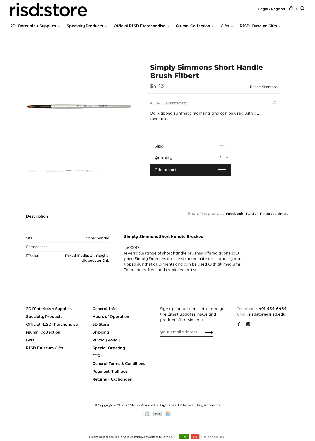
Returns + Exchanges (112, 379)
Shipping (100, 332)
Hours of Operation (110, 316)
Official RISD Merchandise (139, 26)
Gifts (225, 26)
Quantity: (164, 158)
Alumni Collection (193, 26)
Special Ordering (108, 348)
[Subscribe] (207, 332)
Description (37, 216)
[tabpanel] (79, 108)
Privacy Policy (106, 340)
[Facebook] (239, 324)
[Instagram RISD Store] (248, 324)
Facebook (234, 214)
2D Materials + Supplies (33, 26)
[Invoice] (147, 415)
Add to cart (165, 170)
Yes (183, 436)
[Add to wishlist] (274, 103)
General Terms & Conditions (118, 363)
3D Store (100, 324)
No (195, 436)
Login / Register (271, 9)
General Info (104, 309)
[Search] (303, 9)
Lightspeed (169, 405)
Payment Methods (110, 371)
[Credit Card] (168, 415)
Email (283, 214)
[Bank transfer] (158, 415)
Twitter (252, 214)
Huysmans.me (209, 405)
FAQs (97, 356)
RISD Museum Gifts (258, 26)
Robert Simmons (263, 87)
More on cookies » (213, 436)
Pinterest (268, 214)
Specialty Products (85, 26)
